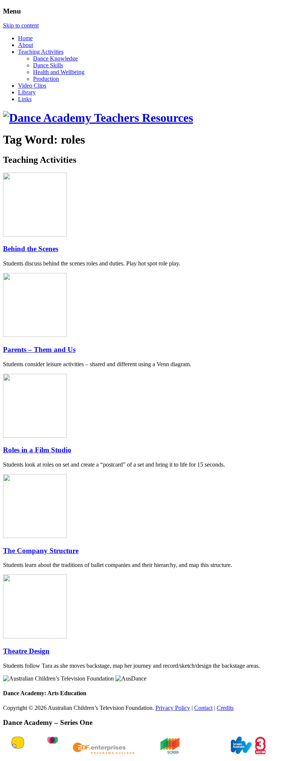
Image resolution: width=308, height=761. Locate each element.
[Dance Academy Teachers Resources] (98, 117)
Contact (203, 708)
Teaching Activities (40, 52)
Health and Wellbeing (59, 72)
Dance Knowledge (55, 58)
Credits (225, 708)
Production (46, 79)
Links (25, 99)
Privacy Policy (173, 708)
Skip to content (21, 25)
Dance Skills (48, 65)
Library (27, 92)
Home (25, 38)
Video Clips (32, 85)
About (25, 45)
